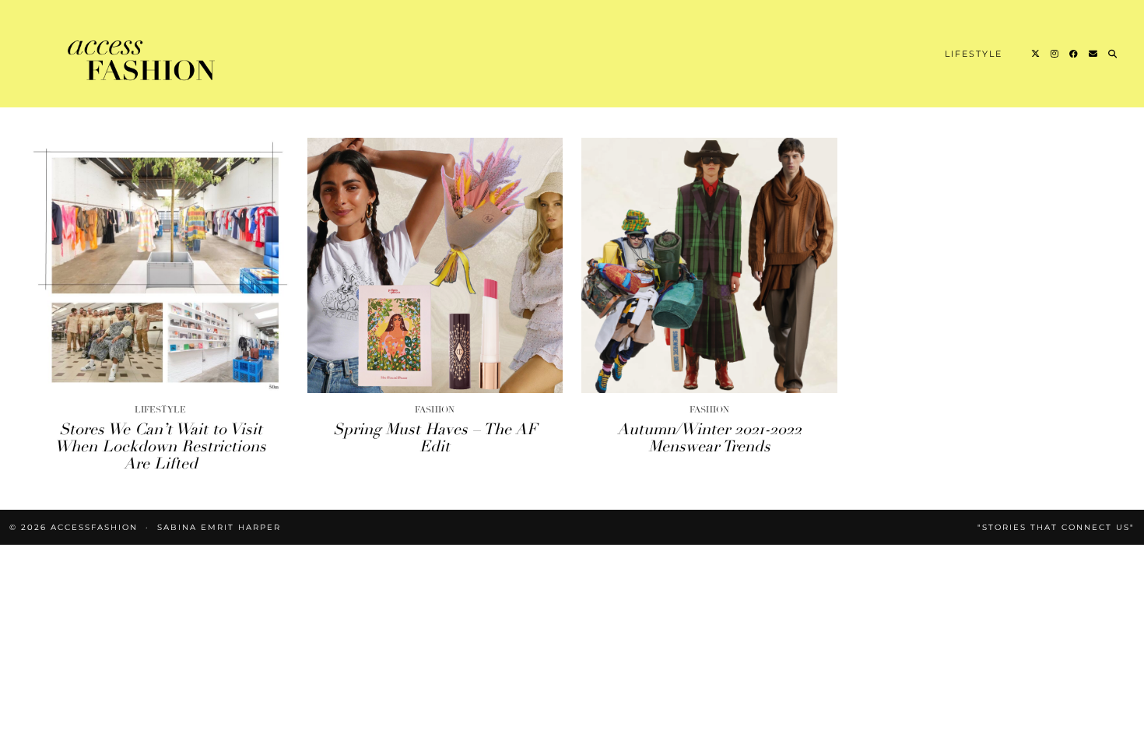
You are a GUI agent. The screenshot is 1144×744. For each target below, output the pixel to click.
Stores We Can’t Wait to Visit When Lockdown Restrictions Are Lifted (160, 446)
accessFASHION (94, 527)
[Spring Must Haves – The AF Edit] (435, 266)
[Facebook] (1074, 53)
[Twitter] (1036, 53)
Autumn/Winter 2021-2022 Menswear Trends (709, 437)
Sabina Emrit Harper (219, 527)
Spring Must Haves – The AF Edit (435, 437)
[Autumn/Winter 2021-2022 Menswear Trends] (709, 266)
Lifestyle (973, 53)
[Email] (1094, 53)
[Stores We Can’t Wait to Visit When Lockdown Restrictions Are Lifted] (161, 266)
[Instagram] (1055, 53)
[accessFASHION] (143, 56)
